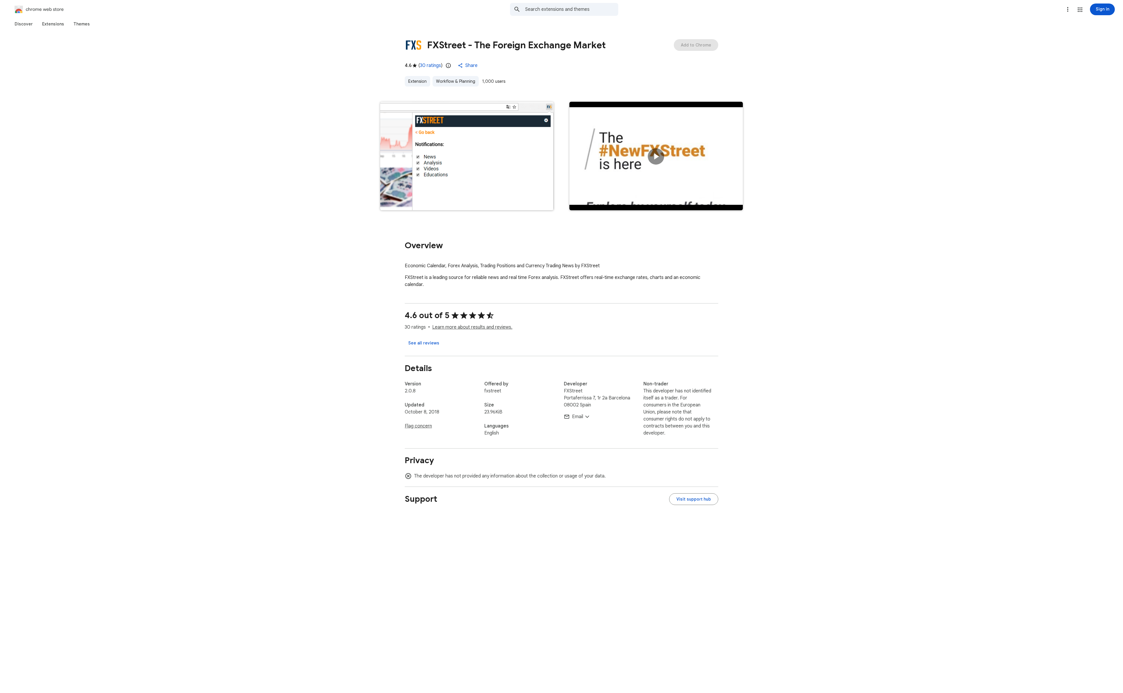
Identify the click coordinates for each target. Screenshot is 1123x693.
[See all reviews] (424, 343)
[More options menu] (1068, 9)
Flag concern (418, 426)
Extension (417, 81)
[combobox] (571, 9)
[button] (1080, 9)
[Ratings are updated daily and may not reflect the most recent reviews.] (448, 65)
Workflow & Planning (455, 81)
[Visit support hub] (693, 499)
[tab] (23, 24)
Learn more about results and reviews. (472, 327)
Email (577, 417)
